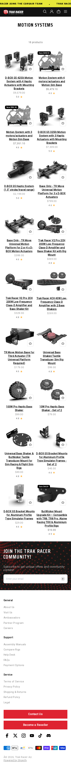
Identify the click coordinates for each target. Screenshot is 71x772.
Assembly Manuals (15, 644)
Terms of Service (14, 681)
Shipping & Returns (15, 692)
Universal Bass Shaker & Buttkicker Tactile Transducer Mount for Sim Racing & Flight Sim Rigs (19, 460)
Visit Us (8, 612)
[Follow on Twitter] (15, 735)
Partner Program (14, 623)
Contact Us (35, 714)
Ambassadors (12, 617)
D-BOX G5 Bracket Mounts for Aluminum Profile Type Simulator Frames (19, 515)
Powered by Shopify (15, 760)
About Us (9, 607)
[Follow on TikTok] (40, 735)
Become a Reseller (35, 724)
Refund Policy (12, 697)
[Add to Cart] (30, 69)
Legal (7, 702)
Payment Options (14, 665)
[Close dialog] (68, 369)
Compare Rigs (12, 649)
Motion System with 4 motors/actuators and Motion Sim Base (52, 81)
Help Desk (9, 654)
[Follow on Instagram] (23, 735)
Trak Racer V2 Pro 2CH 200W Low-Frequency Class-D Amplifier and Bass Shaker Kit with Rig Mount (51, 247)
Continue (52, 396)
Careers (8, 628)
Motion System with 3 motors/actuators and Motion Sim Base (19, 136)
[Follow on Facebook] (7, 735)
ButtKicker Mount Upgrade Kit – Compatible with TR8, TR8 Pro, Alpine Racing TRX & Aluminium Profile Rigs (52, 518)
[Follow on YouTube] (31, 735)
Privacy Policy (12, 686)
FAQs (7, 660)
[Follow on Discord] (48, 735)
